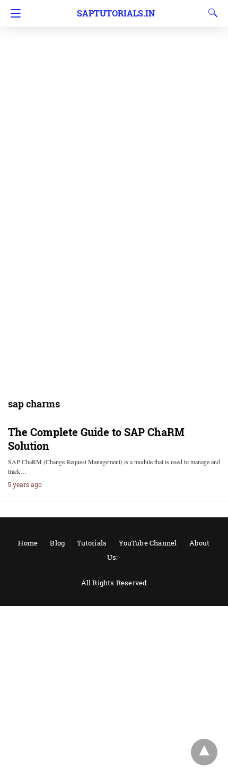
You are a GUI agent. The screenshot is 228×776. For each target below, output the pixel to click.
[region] (114, 85)
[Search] (210, 13)
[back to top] (204, 752)
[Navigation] (13, 13)
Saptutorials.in (116, 13)
